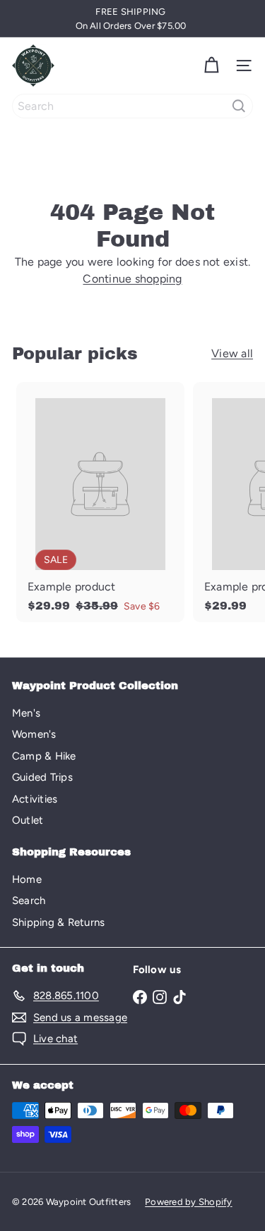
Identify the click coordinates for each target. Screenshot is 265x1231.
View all (232, 353)
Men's (26, 713)
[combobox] (132, 106)
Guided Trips (42, 777)
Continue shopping (132, 278)
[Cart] (211, 65)
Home (27, 879)
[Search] (239, 106)
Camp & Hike (44, 756)
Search (28, 900)
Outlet (27, 820)
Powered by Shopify (188, 1201)
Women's (34, 734)
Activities (34, 799)
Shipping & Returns (58, 922)
